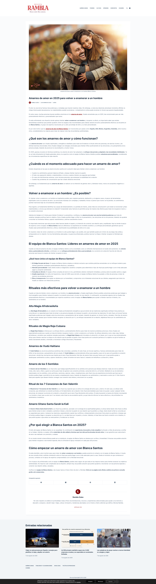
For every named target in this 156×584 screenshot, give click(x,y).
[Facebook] (41, 482)
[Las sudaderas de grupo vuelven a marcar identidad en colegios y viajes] (113, 538)
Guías (54, 102)
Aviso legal (57, 565)
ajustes (79, 582)
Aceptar (90, 581)
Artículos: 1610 (78, 507)
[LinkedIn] (115, 482)
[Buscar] (127, 8)
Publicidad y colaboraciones (44, 565)
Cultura (98, 8)
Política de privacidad (69, 565)
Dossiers (121, 8)
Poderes (92, 8)
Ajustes (110, 581)
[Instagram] (129, 8)
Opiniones (105, 8)
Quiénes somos (84, 8)
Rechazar (100, 581)
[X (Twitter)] (65, 482)
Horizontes (113, 8)
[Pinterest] (90, 482)
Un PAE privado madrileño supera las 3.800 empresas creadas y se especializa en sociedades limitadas (77, 552)
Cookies (28, 568)
